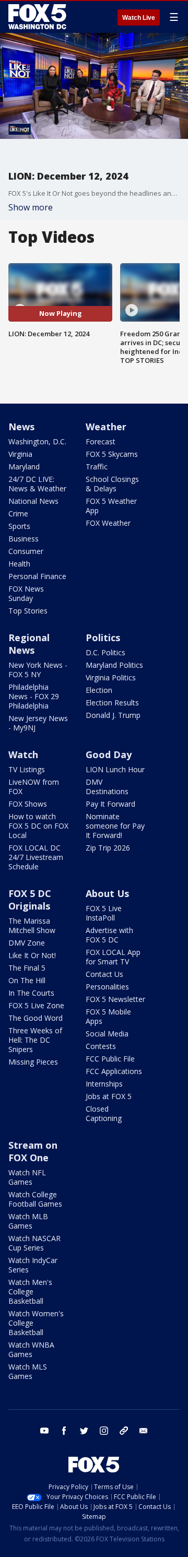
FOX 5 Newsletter (115, 999)
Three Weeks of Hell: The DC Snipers (35, 1039)
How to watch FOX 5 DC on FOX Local (38, 825)
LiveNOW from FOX (33, 786)
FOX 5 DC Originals (29, 899)
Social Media (107, 1034)
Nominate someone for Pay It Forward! (115, 825)
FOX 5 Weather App (111, 505)
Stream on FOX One (32, 1151)
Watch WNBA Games (31, 1349)
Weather (106, 426)
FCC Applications (114, 1071)
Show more (30, 207)
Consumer (25, 551)
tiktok (123, 1430)
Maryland (24, 466)
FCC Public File (110, 1059)
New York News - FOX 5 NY (37, 669)
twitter (84, 1430)
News (21, 426)
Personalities (107, 987)
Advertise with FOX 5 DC (109, 935)
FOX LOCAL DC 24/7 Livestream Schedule (35, 857)
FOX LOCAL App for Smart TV (113, 956)
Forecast (100, 441)
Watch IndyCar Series (32, 1265)
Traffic (97, 466)
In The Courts (31, 993)
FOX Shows (27, 804)
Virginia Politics (111, 677)
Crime (18, 513)
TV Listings (26, 769)
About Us (107, 893)
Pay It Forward (110, 804)
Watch (23, 754)
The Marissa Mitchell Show (31, 925)
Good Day (109, 754)
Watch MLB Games (28, 1221)
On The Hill (26, 980)
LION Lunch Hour (115, 769)
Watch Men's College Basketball (30, 1291)
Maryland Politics (114, 665)
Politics (103, 637)
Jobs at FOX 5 (109, 1096)
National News (33, 501)
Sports (19, 526)
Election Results (112, 702)
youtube (44, 1430)
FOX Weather (108, 523)
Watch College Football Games (35, 1199)
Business (23, 539)
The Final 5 (26, 968)
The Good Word (35, 1018)
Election (99, 690)
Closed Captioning (104, 1113)
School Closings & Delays (112, 483)
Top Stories (28, 611)
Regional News (29, 643)
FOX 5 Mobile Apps (108, 1016)
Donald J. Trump (113, 715)
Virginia (20, 454)
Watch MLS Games (27, 1371)
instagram (104, 1430)
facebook (64, 1430)
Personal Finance (37, 576)
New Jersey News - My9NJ (38, 723)
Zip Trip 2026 (108, 848)
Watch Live (138, 17)
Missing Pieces (33, 1062)
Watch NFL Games (27, 1177)
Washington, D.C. (37, 441)
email (143, 1430)
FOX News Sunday (26, 593)
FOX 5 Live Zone (36, 1005)
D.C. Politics (105, 652)
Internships (104, 1084)
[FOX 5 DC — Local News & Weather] (38, 16)
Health (19, 564)
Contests (101, 1046)
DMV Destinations (107, 786)
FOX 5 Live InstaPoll (104, 913)
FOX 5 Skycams (112, 454)
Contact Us (104, 974)
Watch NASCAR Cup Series (34, 1243)
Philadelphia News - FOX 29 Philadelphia (33, 696)
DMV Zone (26, 943)
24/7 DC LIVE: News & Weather (37, 483)
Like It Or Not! (32, 955)
